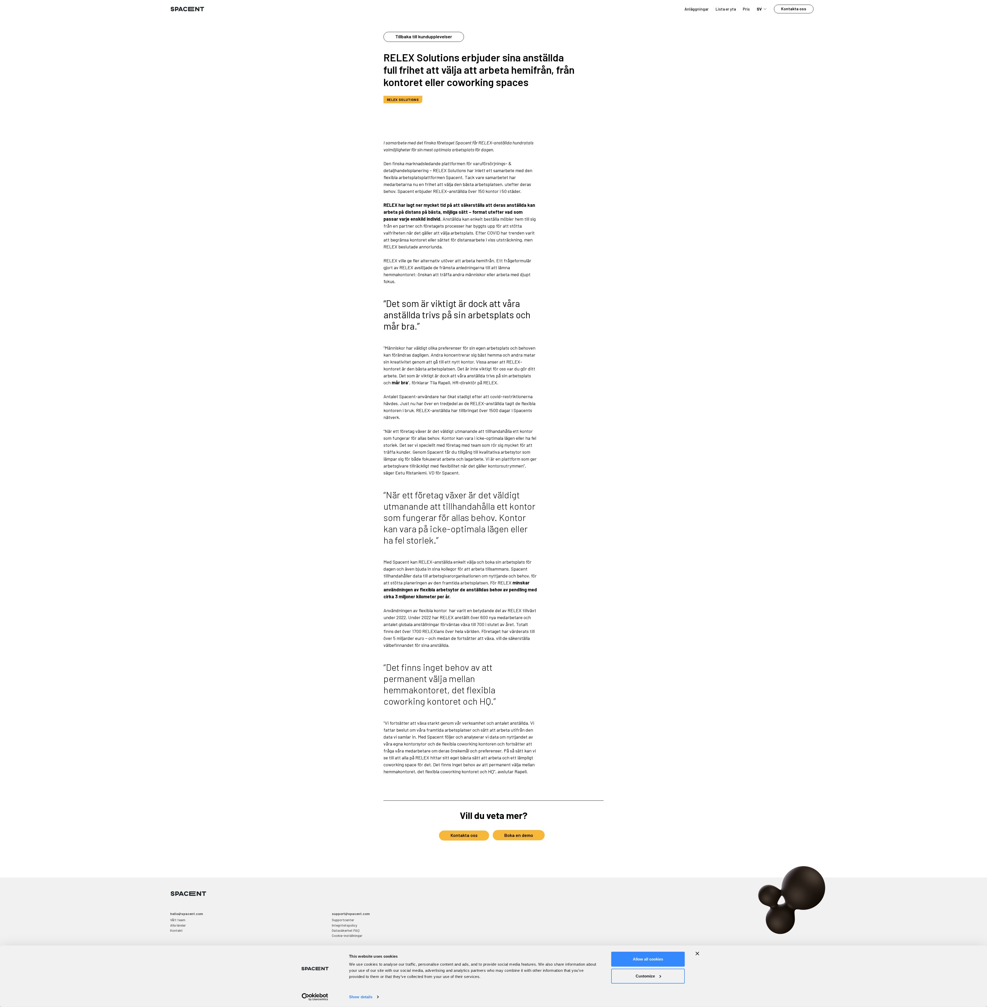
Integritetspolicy (344, 925)
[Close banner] (697, 953)
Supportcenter (343, 920)
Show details (360, 997)
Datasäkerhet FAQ (346, 930)
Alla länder (178, 925)
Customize (645, 976)
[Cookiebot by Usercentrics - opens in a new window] (315, 997)
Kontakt (176, 930)
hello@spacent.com (186, 913)
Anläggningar (696, 8)
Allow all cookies (648, 959)
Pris (746, 8)
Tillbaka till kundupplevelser (423, 36)
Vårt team (177, 920)
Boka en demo (518, 835)
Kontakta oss (793, 8)
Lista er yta (726, 8)
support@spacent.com (351, 913)
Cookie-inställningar (347, 935)
